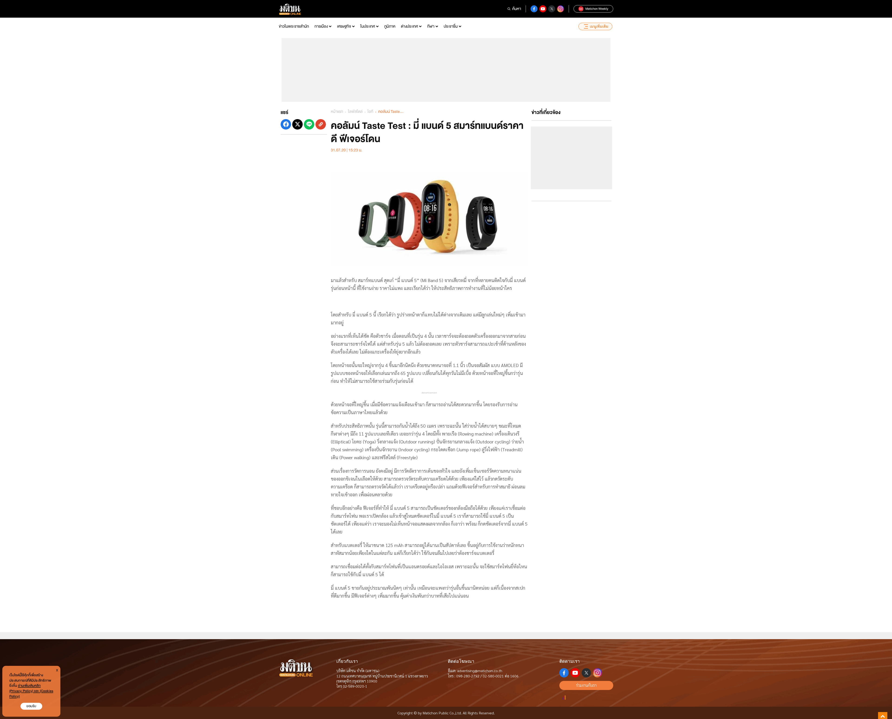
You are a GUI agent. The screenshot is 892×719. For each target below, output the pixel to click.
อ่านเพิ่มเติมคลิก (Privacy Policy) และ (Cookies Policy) (31, 691)
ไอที (370, 111)
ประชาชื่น (451, 26)
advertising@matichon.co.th (479, 670)
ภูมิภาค (389, 26)
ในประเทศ (367, 26)
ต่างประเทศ (409, 26)
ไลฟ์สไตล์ (355, 111)
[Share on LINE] (309, 124)
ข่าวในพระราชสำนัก (294, 26)
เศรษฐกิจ (344, 26)
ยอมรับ (31, 706)
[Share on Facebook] (286, 124)
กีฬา (430, 26)
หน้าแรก (337, 111)
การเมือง (321, 26)
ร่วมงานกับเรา (586, 685)
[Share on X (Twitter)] (297, 124)
